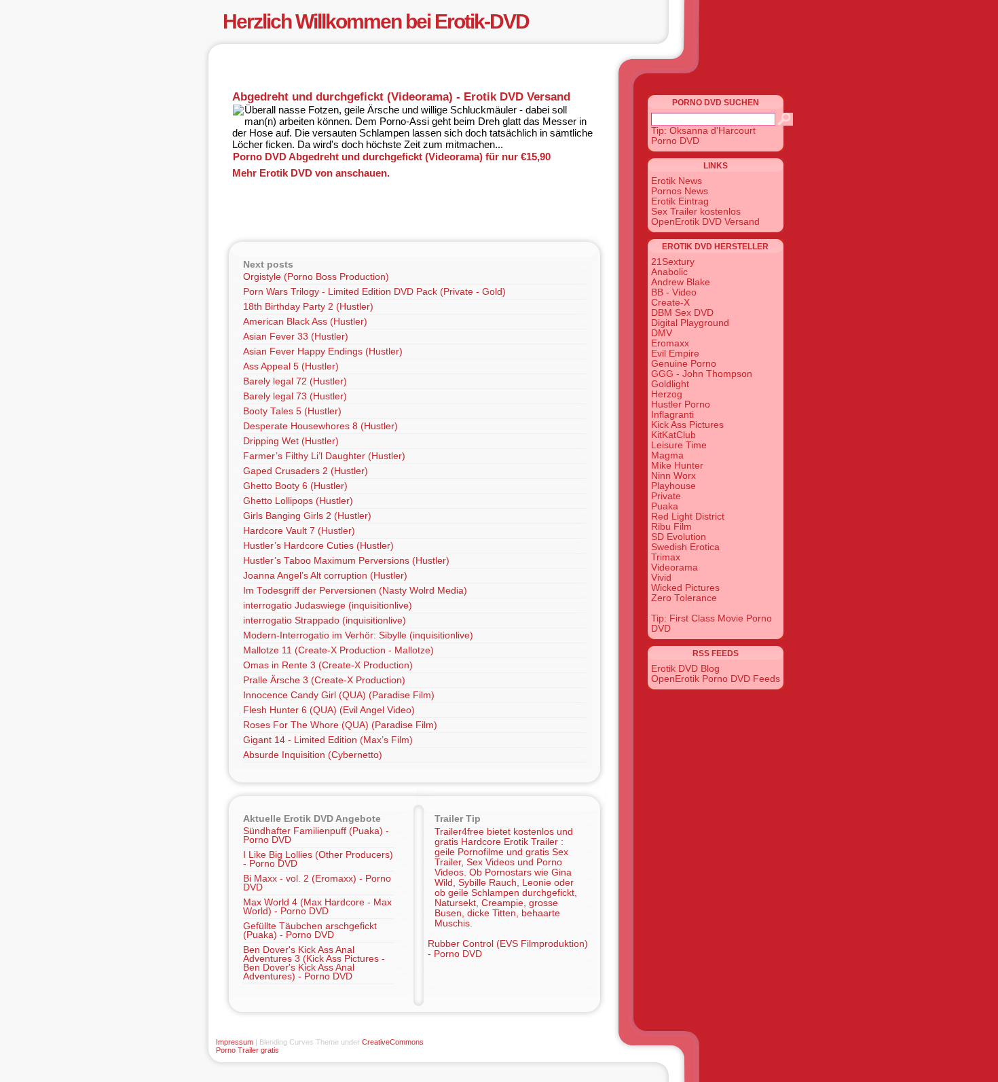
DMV (661, 333)
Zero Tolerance (684, 598)
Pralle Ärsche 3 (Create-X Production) (324, 680)
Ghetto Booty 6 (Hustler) (295, 486)
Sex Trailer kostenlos (696, 211)
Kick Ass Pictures (687, 425)
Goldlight (670, 384)
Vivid (661, 578)
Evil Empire (675, 353)
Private (666, 496)
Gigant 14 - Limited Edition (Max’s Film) (328, 740)
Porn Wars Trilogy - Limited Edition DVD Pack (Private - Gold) (374, 292)
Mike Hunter (677, 466)
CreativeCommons (393, 1042)
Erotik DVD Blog (685, 669)
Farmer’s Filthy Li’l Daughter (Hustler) (324, 456)
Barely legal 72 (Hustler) (295, 381)
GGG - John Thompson (701, 374)
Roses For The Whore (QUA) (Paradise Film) (340, 725)
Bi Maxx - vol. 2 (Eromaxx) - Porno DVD (317, 882)
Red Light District (687, 516)
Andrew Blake (680, 282)
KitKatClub (673, 435)
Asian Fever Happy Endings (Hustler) (323, 351)
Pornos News (679, 191)
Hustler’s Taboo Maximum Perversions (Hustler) (346, 561)
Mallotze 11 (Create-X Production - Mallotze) (338, 650)
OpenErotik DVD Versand (705, 222)
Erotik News (676, 181)
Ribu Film (671, 527)
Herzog (666, 394)
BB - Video (674, 292)
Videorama (674, 567)
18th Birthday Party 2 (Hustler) (308, 307)
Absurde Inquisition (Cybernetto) (312, 755)
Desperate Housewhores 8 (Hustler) (320, 426)
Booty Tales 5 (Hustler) (292, 411)
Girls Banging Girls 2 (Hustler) (307, 516)
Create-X (670, 302)
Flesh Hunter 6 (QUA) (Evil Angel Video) (329, 710)
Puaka (664, 506)
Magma (667, 455)
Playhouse (673, 486)
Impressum (234, 1042)
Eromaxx (670, 343)
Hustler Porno (680, 404)
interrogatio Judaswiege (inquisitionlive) (327, 605)
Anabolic (669, 272)
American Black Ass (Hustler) (305, 322)
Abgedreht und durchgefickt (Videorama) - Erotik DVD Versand (401, 96)
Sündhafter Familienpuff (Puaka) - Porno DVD (316, 835)
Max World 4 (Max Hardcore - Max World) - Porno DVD (317, 906)
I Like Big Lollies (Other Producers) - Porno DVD (318, 859)
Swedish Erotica (685, 547)
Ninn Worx (673, 476)
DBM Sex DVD (682, 313)
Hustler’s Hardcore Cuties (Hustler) (318, 546)
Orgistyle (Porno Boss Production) (316, 277)
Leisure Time (679, 445)
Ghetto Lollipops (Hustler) (298, 501)
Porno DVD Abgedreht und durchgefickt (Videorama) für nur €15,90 (392, 156)
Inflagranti (672, 415)
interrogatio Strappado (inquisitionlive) (324, 620)
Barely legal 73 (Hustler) (295, 396)
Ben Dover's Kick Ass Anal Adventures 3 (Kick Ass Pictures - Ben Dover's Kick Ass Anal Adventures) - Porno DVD (314, 963)
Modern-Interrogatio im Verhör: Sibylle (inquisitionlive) (358, 635)
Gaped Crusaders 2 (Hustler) (305, 471)
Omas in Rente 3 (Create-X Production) (328, 665)
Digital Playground (690, 323)
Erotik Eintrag (680, 201)
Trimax (665, 557)
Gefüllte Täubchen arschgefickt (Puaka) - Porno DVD (310, 930)
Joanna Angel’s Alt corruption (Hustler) (325, 576)
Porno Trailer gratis (247, 1050)
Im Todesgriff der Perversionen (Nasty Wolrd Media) (355, 590)
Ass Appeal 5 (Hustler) (291, 366)
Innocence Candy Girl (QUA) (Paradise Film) (339, 695)
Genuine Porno (683, 364)
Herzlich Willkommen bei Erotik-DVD (376, 21)
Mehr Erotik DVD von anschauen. (311, 173)
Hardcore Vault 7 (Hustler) (299, 531)
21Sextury (673, 262)
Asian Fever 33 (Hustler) (295, 336)
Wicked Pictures (685, 588)
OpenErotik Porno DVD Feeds (715, 679)
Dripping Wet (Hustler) (291, 441)
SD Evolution (678, 537)
